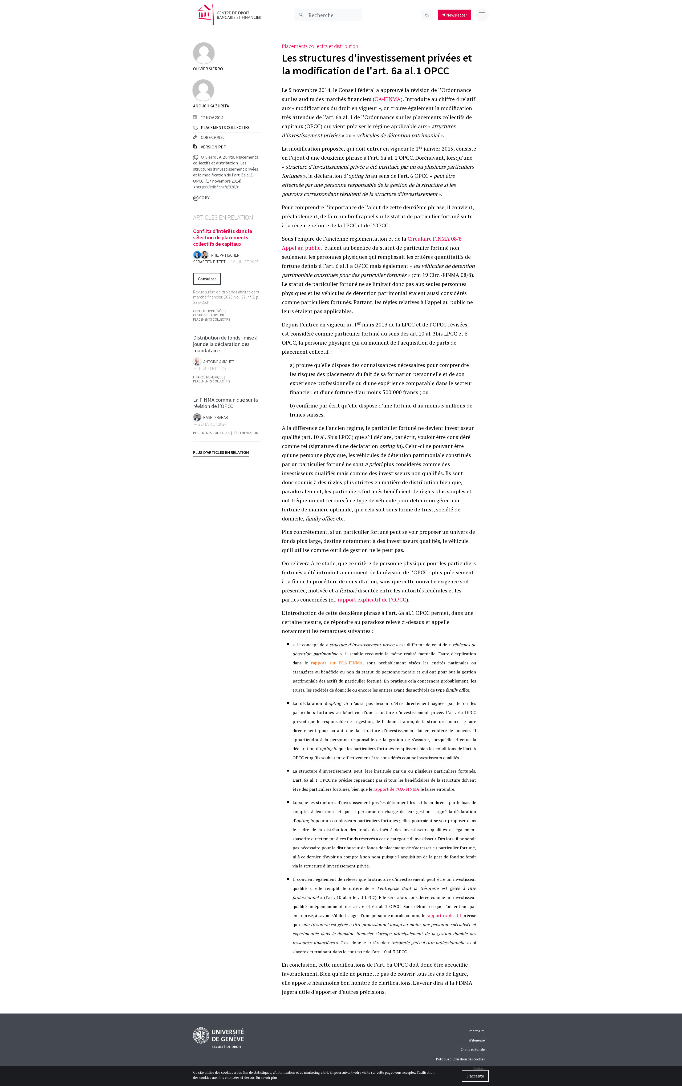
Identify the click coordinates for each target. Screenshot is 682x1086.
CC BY (203, 198)
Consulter (207, 278)
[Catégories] (427, 15)
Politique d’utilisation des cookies (460, 1059)
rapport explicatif (444, 915)
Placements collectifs (225, 127)
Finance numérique (208, 377)
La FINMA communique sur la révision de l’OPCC (225, 402)
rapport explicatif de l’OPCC (371, 599)
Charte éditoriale (473, 1049)
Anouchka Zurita (211, 105)
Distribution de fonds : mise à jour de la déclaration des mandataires (225, 344)
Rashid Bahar (215, 417)
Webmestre (477, 1040)
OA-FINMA (388, 99)
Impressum (477, 1031)
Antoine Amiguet (218, 361)
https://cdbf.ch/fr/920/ (216, 186)
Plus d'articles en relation (221, 452)
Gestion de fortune (209, 315)
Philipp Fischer (225, 255)
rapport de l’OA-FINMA (396, 789)
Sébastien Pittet (209, 261)
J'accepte (475, 1076)
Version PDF (213, 147)
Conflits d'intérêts (208, 311)
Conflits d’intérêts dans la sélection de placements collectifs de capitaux (222, 237)
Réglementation (245, 433)
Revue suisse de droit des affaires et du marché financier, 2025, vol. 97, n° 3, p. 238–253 (226, 297)
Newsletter (456, 15)
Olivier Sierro (208, 68)
